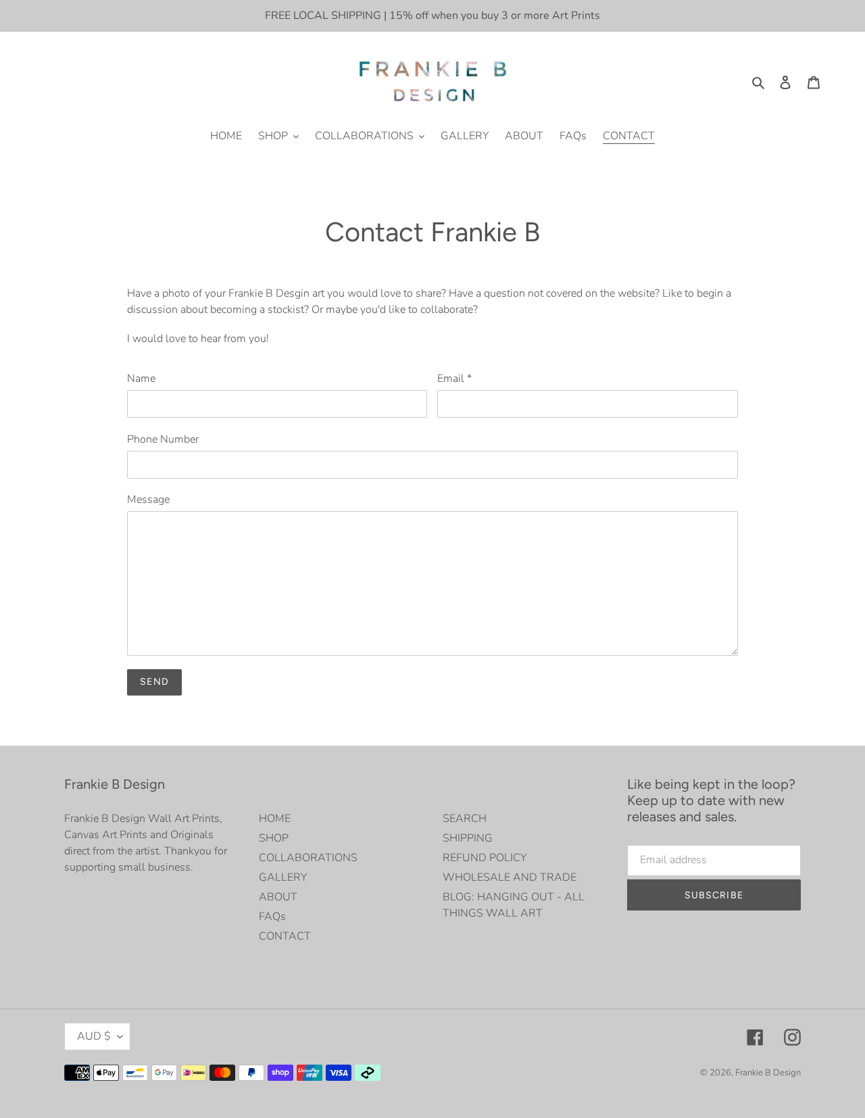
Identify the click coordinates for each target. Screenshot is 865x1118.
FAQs (272, 916)
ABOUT (278, 897)
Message (148, 499)
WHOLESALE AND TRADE (509, 877)
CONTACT (285, 936)
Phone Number (163, 439)
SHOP (274, 838)
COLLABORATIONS (308, 857)
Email (454, 378)
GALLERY (283, 877)
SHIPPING (468, 838)
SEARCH (465, 818)
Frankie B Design (768, 1073)
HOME (275, 818)
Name (141, 378)
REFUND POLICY (484, 857)
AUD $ (94, 1036)
